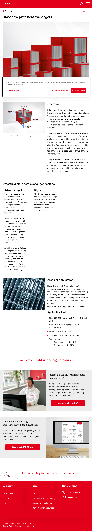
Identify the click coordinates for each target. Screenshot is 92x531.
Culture (6, 498)
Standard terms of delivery (25, 526)
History (6, 503)
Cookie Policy (8, 526)
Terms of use (15, 523)
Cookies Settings (13, 90)
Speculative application (42, 503)
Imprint (5, 523)
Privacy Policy (27, 523)
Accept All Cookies (78, 90)
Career (35, 494)
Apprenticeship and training (43, 498)
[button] (68, 403)
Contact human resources (43, 508)
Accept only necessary (60, 90)
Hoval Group (8, 494)
